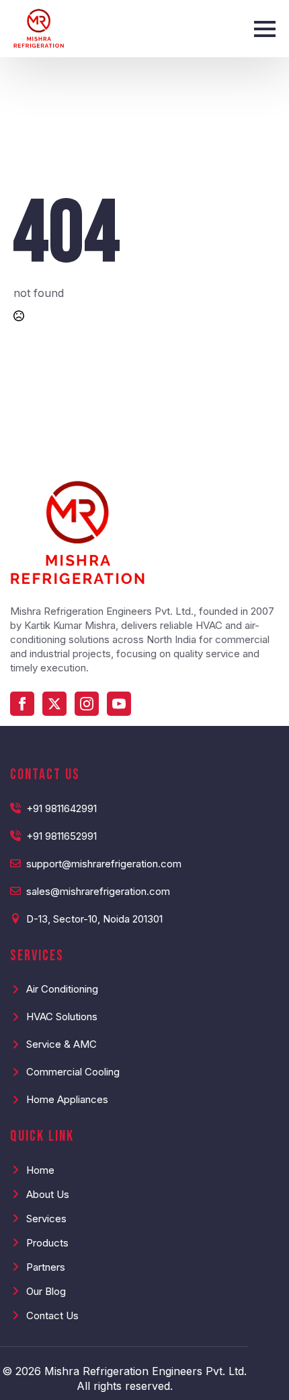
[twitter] (54, 704)
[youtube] (119, 704)
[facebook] (22, 704)
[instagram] (87, 704)
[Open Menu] (265, 29)
